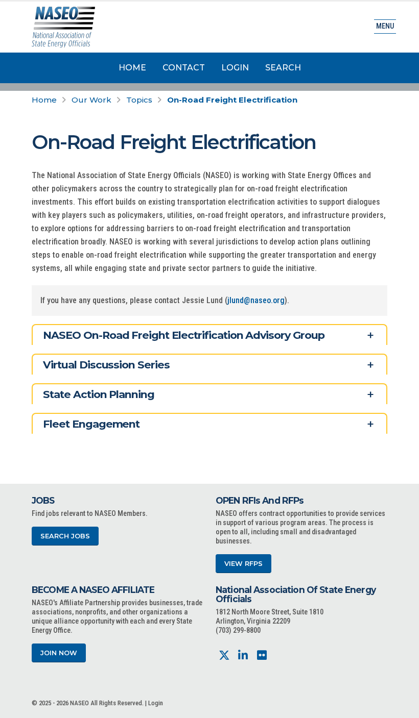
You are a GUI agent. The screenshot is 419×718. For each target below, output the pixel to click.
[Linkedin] (243, 655)
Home (132, 67)
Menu (385, 26)
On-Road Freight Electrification (232, 100)
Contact (183, 67)
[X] (224, 655)
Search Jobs (65, 536)
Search (283, 67)
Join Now (58, 653)
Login (235, 67)
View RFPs (243, 563)
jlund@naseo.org (256, 300)
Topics (139, 100)
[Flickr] (261, 655)
